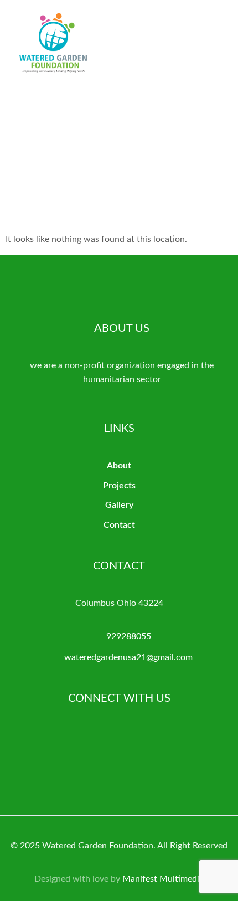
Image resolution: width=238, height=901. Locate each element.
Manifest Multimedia (163, 878)
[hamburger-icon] (220, 51)
